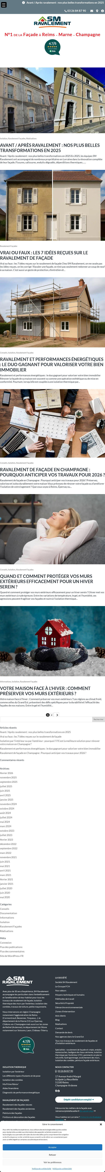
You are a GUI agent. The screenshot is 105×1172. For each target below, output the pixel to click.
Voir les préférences (53, 1162)
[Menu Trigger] (4, 5)
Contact (59, 1028)
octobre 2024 (7, 808)
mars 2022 (5, 852)
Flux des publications (11, 946)
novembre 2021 (8, 857)
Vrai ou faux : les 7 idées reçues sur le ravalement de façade (44, 255)
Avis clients (60, 1015)
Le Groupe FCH (62, 986)
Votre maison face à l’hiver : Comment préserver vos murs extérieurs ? (45, 691)
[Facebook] (58, 1090)
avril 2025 (5, 795)
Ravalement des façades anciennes (19, 1109)
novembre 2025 (8, 777)
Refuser (52, 1155)
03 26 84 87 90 (76, 10)
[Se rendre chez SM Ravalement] (56, 1090)
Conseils (3, 352)
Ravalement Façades (16, 138)
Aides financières (11, 1088)
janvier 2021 (6, 883)
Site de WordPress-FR (12, 955)
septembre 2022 (8, 848)
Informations (5, 681)
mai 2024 (5, 821)
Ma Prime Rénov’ (11, 1084)
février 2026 (6, 773)
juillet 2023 (6, 835)
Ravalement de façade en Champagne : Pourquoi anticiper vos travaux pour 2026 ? (52, 472)
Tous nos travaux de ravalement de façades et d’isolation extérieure (76, 1042)
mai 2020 (5, 897)
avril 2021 (5, 870)
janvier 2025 (6, 799)
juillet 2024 (6, 817)
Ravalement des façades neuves (17, 1104)
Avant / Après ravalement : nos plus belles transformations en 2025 (50, 147)
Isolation (3, 138)
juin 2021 (5, 861)
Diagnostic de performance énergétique (21, 1092)
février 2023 (6, 839)
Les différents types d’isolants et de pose (21, 1076)
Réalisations (31, 138)
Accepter (52, 1147)
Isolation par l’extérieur (13, 1071)
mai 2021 (5, 866)
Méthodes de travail (64, 999)
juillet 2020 (6, 888)
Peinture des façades (12, 1113)
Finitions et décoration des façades (19, 1117)
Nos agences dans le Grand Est (69, 1036)
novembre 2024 (8, 803)
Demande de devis (63, 1032)
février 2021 (6, 879)
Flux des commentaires (12, 951)
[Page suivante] (56, 715)
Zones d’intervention (65, 1011)
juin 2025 (5, 790)
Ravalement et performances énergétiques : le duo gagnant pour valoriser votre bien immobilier (51, 364)
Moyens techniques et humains (69, 995)
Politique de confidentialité (41, 1169)
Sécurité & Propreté (64, 1003)
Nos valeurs (60, 990)
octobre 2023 (7, 830)
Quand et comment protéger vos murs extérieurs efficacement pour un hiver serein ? (46, 581)
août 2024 (5, 812)
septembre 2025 (8, 781)
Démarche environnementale (69, 1007)
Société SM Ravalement (66, 982)
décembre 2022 (8, 843)
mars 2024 (5, 826)
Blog (57, 1020)
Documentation (8, 913)
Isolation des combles (13, 1080)
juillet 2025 (6, 786)
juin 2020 (5, 892)
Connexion (5, 942)
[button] (101, 1124)
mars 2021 (5, 875)
